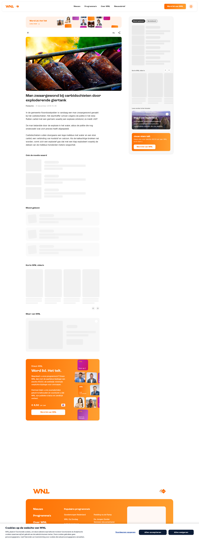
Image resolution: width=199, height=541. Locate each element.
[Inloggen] (191, 6)
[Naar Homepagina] (12, 6)
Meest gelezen (138, 21)
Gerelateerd (151, 21)
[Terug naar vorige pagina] (28, 32)
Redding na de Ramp (103, 514)
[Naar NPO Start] (162, 491)
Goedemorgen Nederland (75, 514)
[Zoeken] (159, 6)
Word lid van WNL (175, 6)
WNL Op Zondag (71, 519)
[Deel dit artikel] (119, 32)
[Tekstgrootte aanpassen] (113, 32)
